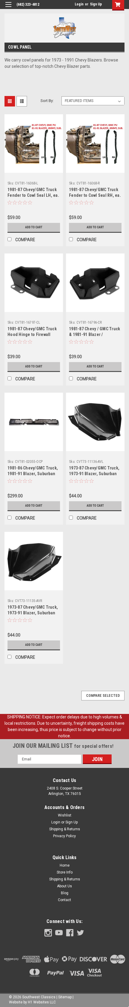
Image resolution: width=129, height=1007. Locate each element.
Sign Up (96, 4)
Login (79, 4)
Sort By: (47, 100)
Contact (64, 900)
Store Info (65, 872)
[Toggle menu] (8, 8)
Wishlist (64, 815)
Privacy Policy (64, 836)
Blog (64, 893)
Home (65, 865)
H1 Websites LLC (42, 1002)
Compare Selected (103, 696)
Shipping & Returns (64, 829)
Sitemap (65, 997)
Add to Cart (33, 227)
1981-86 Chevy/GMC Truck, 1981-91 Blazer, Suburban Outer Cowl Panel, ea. (33, 474)
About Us (64, 886)
